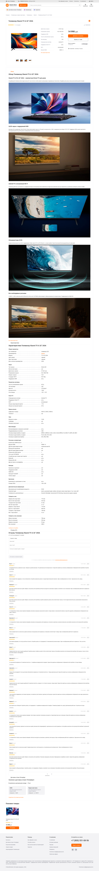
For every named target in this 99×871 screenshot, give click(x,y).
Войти (91, 1)
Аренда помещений (54, 847)
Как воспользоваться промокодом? (36, 844)
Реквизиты (52, 849)
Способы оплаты (31, 842)
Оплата (71, 1)
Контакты (76, 1)
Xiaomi (43, 353)
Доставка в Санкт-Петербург (12, 842)
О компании (83, 1)
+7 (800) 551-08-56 (24, 1)
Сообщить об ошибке (13, 527)
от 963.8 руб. (85, 43)
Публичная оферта (54, 854)
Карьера (51, 844)
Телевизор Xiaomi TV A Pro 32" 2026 (12, 820)
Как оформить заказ (63, 1)
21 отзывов (17, 25)
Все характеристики (45, 52)
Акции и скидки (9, 847)
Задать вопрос (76, 845)
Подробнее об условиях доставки (16, 797)
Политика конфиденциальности (57, 851)
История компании (54, 842)
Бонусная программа (10, 844)
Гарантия (30, 847)
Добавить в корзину (78, 36)
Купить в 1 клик (78, 39)
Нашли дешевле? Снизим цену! (12, 849)
